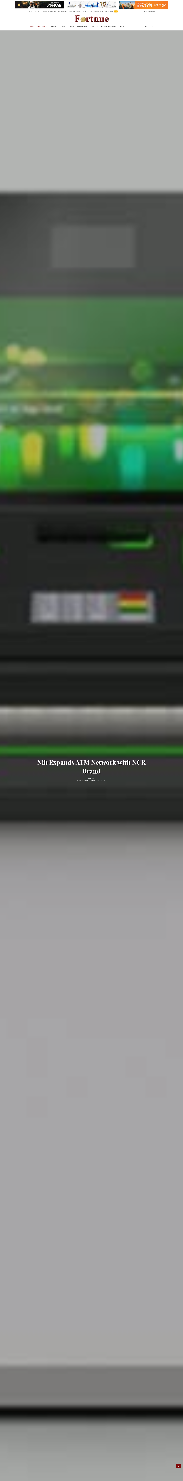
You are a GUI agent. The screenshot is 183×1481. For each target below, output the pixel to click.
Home (32, 27)
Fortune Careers (87, 11)
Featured (54, 27)
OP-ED (72, 27)
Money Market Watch (109, 27)
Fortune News (42, 27)
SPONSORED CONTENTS (48, 11)
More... (122, 27)
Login (151, 27)
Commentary (82, 27)
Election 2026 (112, 12)
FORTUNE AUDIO (74, 11)
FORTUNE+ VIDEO (33, 11)
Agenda (63, 27)
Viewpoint (94, 27)
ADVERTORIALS (62, 11)
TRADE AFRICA (98, 11)
